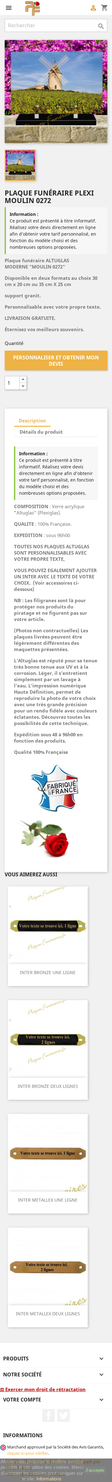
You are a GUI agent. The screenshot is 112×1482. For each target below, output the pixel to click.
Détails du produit (41, 432)
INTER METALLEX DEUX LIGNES (48, 1314)
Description (32, 420)
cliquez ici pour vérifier (27, 1453)
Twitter (63, 1415)
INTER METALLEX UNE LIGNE (47, 1200)
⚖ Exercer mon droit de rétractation (43, 1389)
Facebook (48, 1415)
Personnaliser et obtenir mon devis (56, 360)
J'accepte (95, 1470)
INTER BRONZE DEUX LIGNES (48, 1086)
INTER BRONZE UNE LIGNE (48, 972)
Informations (49, 1478)
